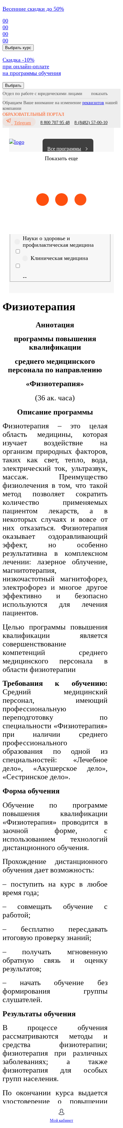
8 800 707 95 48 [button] (55, 122)
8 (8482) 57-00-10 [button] (91, 122)
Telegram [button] (22, 123)
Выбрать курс (18, 47)
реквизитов (93, 102)
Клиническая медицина (59, 258)
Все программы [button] (64, 148)
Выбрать (13, 85)
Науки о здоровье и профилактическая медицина (58, 241)
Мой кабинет (61, 1120)
